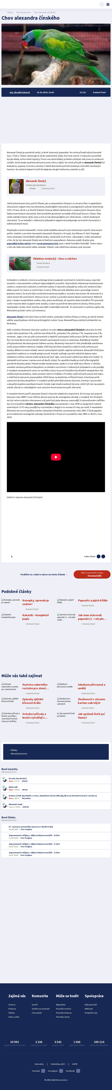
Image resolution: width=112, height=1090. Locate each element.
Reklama (89, 1008)
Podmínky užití (58, 1064)
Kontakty (39, 1064)
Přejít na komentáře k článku (92, 574)
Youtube (36, 1071)
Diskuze (12, 1008)
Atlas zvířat (13, 1017)
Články (10, 12)
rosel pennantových (47, 243)
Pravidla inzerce (63, 1008)
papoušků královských (19, 243)
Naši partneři (91, 1004)
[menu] (108, 4)
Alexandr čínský (15, 316)
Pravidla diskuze (64, 1012)
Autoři (35, 1004)
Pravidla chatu (63, 1017)
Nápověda (60, 1004)
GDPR (74, 1064)
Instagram (53, 1071)
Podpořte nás (91, 1012)
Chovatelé (37, 1012)
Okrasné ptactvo (23, 12)
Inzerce (11, 1004)
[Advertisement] (56, 120)
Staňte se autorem (41, 1008)
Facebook (70, 1071)
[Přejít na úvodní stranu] (3, 12)
